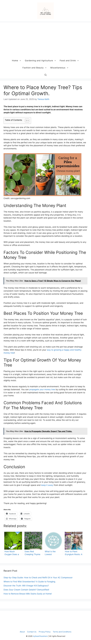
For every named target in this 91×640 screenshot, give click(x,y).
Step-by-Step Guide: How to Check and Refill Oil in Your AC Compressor (38, 577)
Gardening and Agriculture (39, 60)
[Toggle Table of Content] (26, 120)
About (22, 632)
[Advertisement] (45, 39)
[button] (45, 74)
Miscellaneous (57, 67)
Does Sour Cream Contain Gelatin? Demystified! (26, 589)
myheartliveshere (40, 636)
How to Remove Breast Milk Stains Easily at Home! (28, 594)
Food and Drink (68, 60)
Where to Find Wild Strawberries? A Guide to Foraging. (30, 581)
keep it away (47, 485)
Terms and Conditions (62, 632)
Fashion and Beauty (33, 67)
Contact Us (31, 632)
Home (15, 60)
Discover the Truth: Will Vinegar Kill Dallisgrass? (26, 585)
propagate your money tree (42, 389)
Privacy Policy (44, 632)
